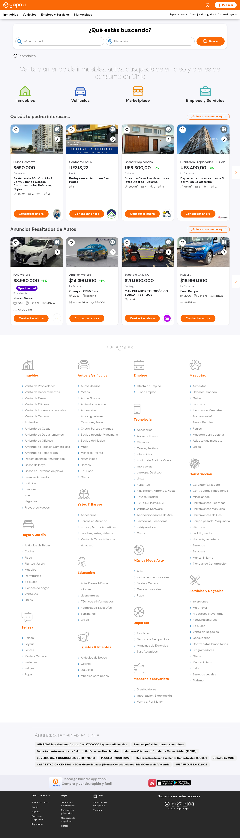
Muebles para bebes (95, 676)
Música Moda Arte (149, 560)
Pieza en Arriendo (37, 477)
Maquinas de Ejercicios (152, 645)
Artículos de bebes (94, 657)
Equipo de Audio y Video (154, 460)
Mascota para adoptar (208, 435)
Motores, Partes (92, 453)
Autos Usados (90, 386)
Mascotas (198, 375)
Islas (28, 495)
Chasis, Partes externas (97, 429)
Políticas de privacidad (67, 812)
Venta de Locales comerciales (45, 410)
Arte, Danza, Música (94, 583)
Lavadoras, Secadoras (152, 521)
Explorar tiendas (179, 14)
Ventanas (31, 594)
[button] (57, 139)
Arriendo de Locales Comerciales (47, 447)
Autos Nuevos (90, 398)
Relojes (29, 668)
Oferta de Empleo (149, 386)
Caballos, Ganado (205, 392)
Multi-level (200, 608)
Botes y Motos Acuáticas (98, 527)
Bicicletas (143, 633)
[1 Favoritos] (182, 129)
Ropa (28, 674)
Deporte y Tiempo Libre (153, 639)
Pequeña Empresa (205, 620)
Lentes (29, 650)
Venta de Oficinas (37, 404)
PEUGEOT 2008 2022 (115, 758)
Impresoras (144, 466)
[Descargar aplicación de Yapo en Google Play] (182, 782)
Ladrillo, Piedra (202, 533)
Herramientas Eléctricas (209, 503)
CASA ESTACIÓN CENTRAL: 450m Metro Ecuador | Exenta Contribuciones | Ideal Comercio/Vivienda (103, 764)
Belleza (27, 627)
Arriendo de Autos (93, 404)
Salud (196, 668)
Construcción (201, 474)
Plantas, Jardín (35, 564)
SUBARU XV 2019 (224, 758)
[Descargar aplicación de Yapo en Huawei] (152, 783)
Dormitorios (33, 576)
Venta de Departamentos (42, 392)
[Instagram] (173, 804)
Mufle (84, 447)
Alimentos (199, 386)
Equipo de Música (93, 441)
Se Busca (87, 471)
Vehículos (29, 15)
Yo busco (87, 545)
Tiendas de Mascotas (207, 410)
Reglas (64, 825)
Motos (85, 392)
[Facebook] (167, 804)
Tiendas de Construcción (210, 564)
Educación (86, 572)
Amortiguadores (92, 416)
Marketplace (83, 15)
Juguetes (87, 670)
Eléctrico (199, 527)
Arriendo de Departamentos (44, 435)
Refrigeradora (146, 527)
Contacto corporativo (38, 818)
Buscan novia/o (203, 416)
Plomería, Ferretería (206, 539)
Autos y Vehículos (92, 375)
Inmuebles (10, 15)
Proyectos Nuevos (37, 507)
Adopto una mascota (207, 441)
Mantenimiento (203, 558)
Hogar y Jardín (34, 535)
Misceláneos (201, 497)
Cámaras (143, 442)
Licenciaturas (90, 595)
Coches (86, 664)
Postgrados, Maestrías (96, 608)
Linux (140, 478)
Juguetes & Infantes (94, 647)
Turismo (198, 680)
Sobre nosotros (40, 802)
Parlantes (143, 485)
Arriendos (31, 422)
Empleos (141, 375)
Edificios (30, 483)
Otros (29, 600)
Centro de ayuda (227, 14)
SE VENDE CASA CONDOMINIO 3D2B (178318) (66, 758)
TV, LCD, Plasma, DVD (151, 503)
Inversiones (200, 601)
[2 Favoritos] (127, 129)
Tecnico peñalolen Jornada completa (159, 744)
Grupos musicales (149, 589)
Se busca (31, 582)
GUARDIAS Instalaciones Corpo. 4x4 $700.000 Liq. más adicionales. (82, 744)
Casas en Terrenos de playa (44, 471)
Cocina (29, 551)
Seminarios (88, 614)
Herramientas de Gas (207, 515)
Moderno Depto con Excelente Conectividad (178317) (171, 758)
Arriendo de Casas (37, 429)
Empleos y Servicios (55, 15)
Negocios (31, 501)
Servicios (199, 545)
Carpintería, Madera (206, 485)
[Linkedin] (185, 804)
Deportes (141, 622)
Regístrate (37, 824)
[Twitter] (179, 804)
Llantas (86, 465)
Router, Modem (147, 497)
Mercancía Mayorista (151, 679)
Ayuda (35, 807)
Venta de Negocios (206, 632)
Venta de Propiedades (40, 386)
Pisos (28, 558)
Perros (197, 429)
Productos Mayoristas (208, 614)
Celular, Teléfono (148, 448)
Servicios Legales (204, 674)
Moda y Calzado (36, 656)
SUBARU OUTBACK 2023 (191, 764)
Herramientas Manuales (209, 509)
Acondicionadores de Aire (155, 515)
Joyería (29, 644)
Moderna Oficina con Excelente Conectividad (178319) (160, 751)
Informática (144, 454)
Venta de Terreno (37, 416)
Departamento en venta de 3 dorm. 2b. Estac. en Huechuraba (77, 751)
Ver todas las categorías (100, 804)
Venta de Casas (35, 398)
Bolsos (29, 638)
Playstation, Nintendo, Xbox (156, 491)
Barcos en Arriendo (94, 521)
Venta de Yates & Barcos (98, 539)
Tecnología (143, 419)
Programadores (203, 650)
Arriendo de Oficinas (39, 441)
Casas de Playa (35, 465)
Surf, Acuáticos (147, 651)
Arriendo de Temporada (41, 453)
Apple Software (147, 436)
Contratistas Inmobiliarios (210, 491)
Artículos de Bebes (38, 545)
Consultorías (201, 638)
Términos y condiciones (68, 804)
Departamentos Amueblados (45, 459)
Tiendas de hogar (37, 588)
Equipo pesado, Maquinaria (99, 435)
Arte (140, 571)
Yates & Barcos (90, 504)
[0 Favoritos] (15, 129)
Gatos (197, 398)
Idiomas (86, 589)
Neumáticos (89, 459)
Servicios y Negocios (207, 591)
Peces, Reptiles (203, 422)
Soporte (36, 811)
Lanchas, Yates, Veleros (97, 533)
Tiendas (97, 810)
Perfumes (31, 662)
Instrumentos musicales (153, 577)
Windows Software (150, 509)
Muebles (30, 570)
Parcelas (30, 489)
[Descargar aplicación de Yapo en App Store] (165, 782)
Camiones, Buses (92, 422)
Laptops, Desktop (149, 472)
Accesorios (88, 410)
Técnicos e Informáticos (97, 601)
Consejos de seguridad (203, 14)
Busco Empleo (146, 392)
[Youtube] (191, 804)
